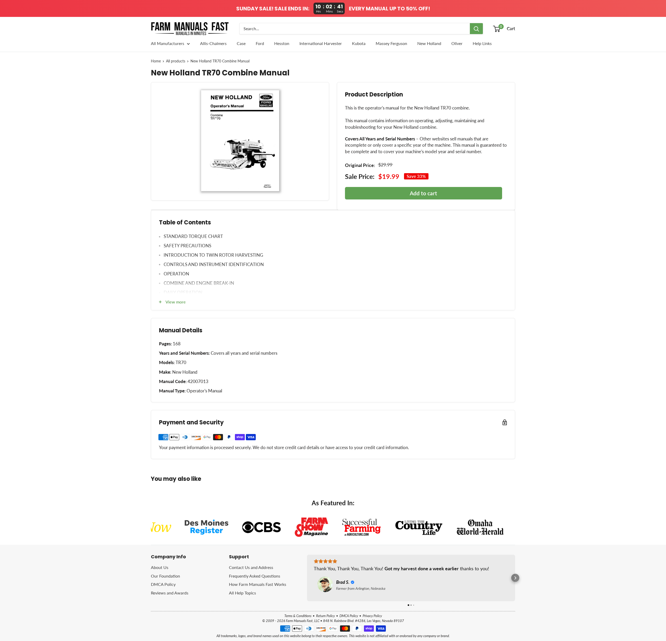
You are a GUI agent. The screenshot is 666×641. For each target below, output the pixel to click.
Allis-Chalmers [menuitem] (213, 43)
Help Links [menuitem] (482, 43)
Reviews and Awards (169, 592)
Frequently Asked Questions (254, 575)
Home (156, 61)
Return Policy (325, 616)
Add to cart (423, 193)
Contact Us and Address (251, 567)
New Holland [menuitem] (429, 43)
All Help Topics (242, 592)
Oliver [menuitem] (457, 43)
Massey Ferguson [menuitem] (391, 43)
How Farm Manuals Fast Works (257, 584)
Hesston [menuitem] (281, 43)
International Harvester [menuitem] (320, 43)
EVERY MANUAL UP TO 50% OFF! (389, 8)
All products (175, 61)
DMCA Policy (163, 584)
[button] (307, 578)
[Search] (476, 28)
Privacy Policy (372, 616)
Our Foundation (165, 575)
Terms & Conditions (297, 616)
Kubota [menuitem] (359, 43)
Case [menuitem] (241, 43)
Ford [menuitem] (260, 43)
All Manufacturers (167, 43)
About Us (159, 567)
